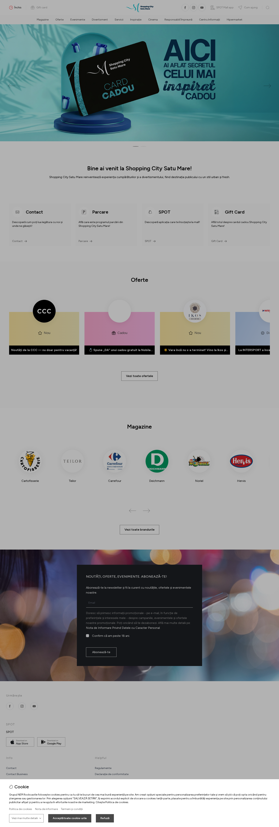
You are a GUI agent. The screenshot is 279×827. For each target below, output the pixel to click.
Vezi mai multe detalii (25, 818)
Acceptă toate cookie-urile (70, 818)
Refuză (104, 818)
